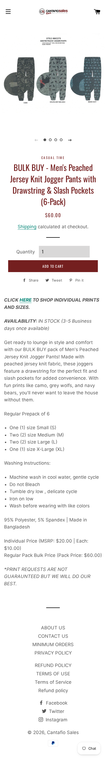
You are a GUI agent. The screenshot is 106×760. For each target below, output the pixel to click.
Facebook (56, 703)
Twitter (56, 711)
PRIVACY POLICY (53, 653)
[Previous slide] (36, 140)
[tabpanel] (53, 74)
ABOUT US (53, 627)
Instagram (55, 719)
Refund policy (53, 690)
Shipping (27, 226)
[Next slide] (70, 140)
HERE (26, 300)
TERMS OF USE (53, 673)
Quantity (25, 252)
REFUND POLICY (53, 665)
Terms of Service (53, 682)
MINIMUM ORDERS (53, 644)
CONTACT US (53, 636)
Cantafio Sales (63, 732)
